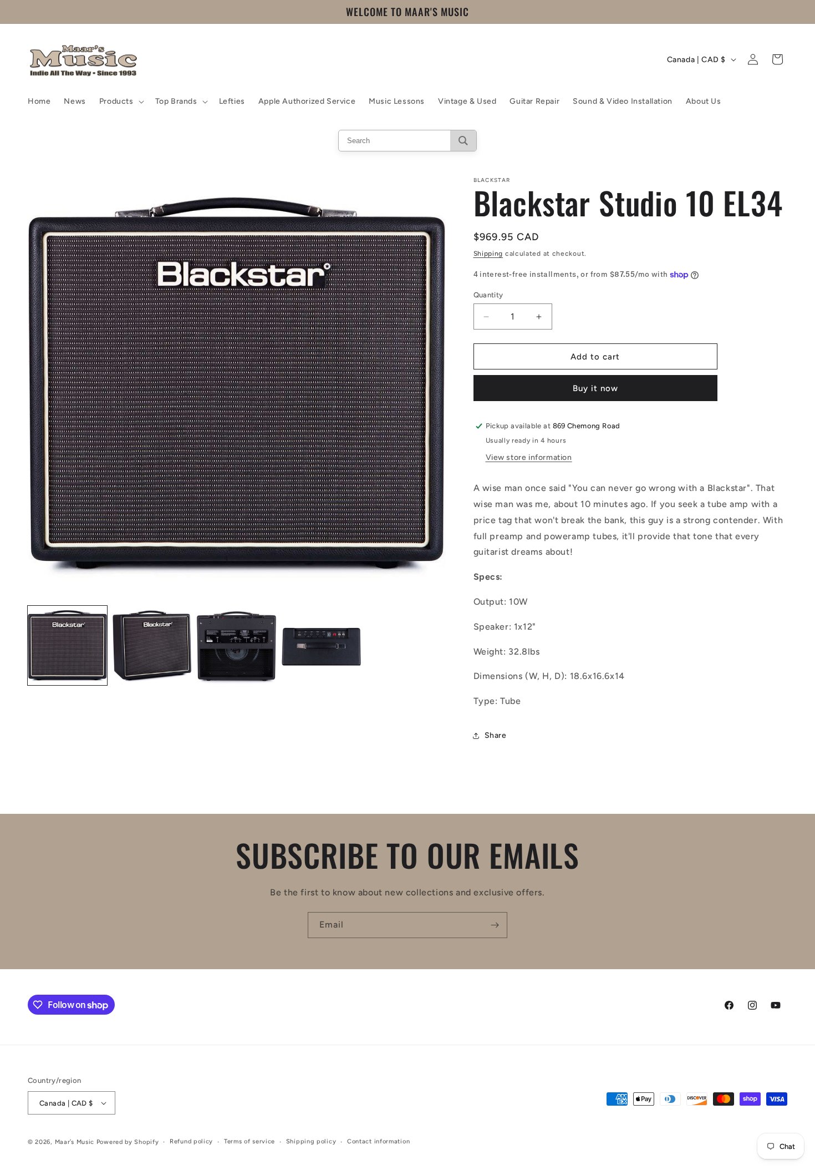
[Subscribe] (494, 925)
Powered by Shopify (127, 1142)
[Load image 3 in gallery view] (236, 646)
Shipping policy (311, 1141)
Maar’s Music (74, 1142)
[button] (121, 101)
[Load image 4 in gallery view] (321, 646)
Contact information (378, 1141)
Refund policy (191, 1141)
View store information (529, 457)
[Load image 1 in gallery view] (67, 646)
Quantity (488, 295)
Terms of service (249, 1141)
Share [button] (496, 735)
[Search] (463, 140)
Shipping (488, 253)
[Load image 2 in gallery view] (152, 646)
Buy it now (595, 388)
